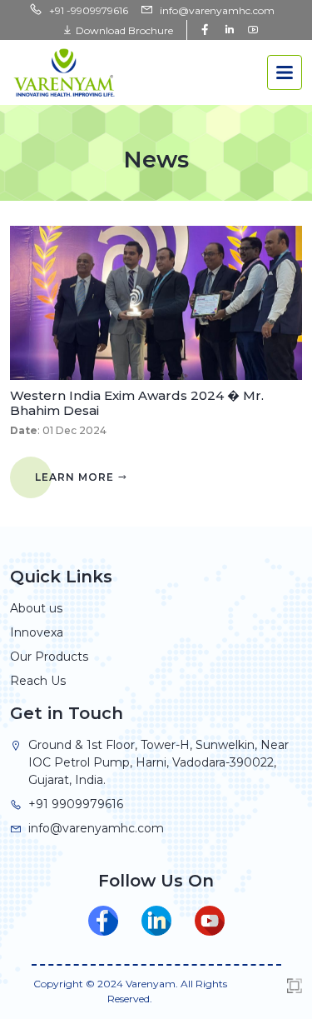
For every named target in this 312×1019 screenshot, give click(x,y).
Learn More (76, 477)
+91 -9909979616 (88, 10)
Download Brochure (123, 30)
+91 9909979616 (75, 804)
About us (36, 608)
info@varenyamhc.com (217, 10)
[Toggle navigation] (284, 72)
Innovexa (36, 632)
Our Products (49, 656)
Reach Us (38, 680)
